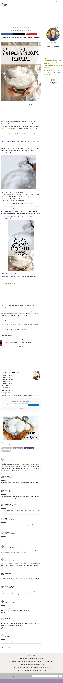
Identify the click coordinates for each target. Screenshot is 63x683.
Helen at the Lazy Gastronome (12, 546)
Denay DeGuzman (9, 504)
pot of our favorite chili (13, 128)
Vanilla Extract (6, 285)
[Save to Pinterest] (1, 345)
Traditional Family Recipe (18, 448)
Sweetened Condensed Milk (9, 283)
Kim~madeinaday (9, 559)
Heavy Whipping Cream (8, 286)
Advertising (7, 680)
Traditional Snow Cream (29, 448)
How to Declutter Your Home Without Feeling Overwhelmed (31, 664)
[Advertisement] (31, 15)
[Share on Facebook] (1, 341)
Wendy (6, 490)
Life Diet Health (8, 586)
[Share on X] (1, 343)
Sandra (6, 518)
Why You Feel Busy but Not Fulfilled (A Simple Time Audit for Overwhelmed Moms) (31, 667)
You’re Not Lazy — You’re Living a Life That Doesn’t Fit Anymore (31, 670)
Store (21, 680)
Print (37, 382)
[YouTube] (58, 1)
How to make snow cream (6, 448)
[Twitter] (61, 1)
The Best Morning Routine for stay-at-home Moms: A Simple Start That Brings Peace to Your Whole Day (52, 62)
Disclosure (12, 680)
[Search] (60, 676)
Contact (17, 680)
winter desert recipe (33, 39)
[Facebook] (51, 1)
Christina (7, 476)
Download (33, 405)
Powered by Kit (21, 408)
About (3, 680)
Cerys (6, 458)
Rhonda (7, 573)
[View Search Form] (61, 5)
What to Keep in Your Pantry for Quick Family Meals (31, 658)
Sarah (6, 635)
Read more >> (59, 49)
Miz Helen (7, 601)
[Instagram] (56, 1)
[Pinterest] (54, 1)
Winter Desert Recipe (6, 450)
